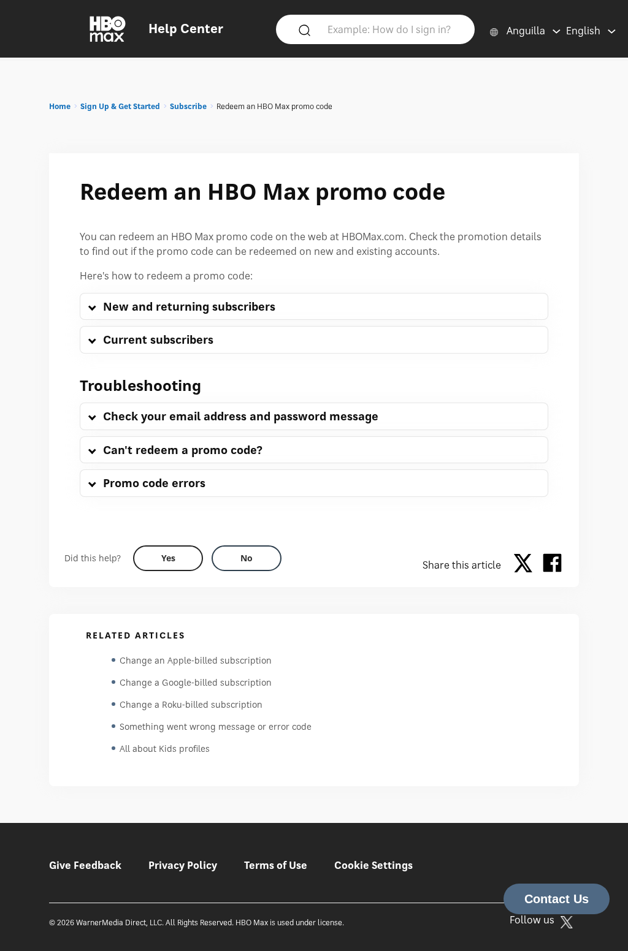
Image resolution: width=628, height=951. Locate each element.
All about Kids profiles (165, 748)
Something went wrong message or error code (216, 726)
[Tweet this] (526, 565)
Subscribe (188, 106)
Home (60, 106)
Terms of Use (275, 865)
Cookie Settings (373, 865)
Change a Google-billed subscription (196, 682)
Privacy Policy (182, 865)
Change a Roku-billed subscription (191, 704)
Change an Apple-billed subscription (196, 660)
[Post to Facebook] (552, 565)
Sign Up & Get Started (120, 106)
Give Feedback (85, 865)
